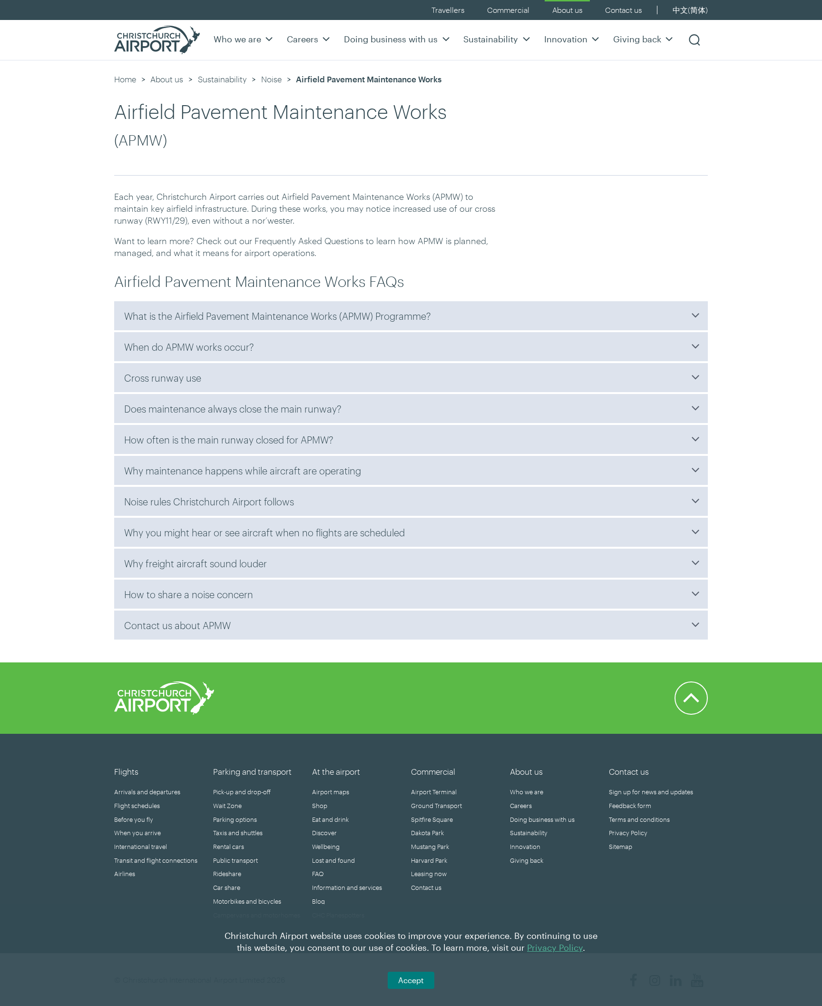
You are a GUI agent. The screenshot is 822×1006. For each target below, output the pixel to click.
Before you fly (133, 819)
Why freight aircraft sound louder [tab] (195, 563)
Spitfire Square (432, 819)
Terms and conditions (639, 819)
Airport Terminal (434, 792)
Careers (302, 39)
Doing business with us (391, 39)
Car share (226, 887)
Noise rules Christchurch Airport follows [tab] (209, 501)
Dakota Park (427, 833)
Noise (271, 79)
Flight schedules (137, 805)
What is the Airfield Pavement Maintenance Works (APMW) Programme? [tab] (277, 316)
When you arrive (137, 833)
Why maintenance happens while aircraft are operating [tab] (242, 470)
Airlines (124, 874)
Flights (126, 771)
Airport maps (330, 792)
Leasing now (429, 874)
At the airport (336, 771)
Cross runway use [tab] (162, 378)
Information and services (347, 887)
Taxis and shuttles (238, 833)
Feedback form (630, 805)
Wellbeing (326, 846)
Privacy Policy (628, 833)
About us (567, 9)
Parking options (235, 819)
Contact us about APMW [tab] (177, 625)
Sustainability (490, 39)
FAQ (317, 874)
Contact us (623, 9)
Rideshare (227, 874)
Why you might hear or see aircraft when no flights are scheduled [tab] (264, 532)
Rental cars (228, 846)
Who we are (237, 39)
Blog (318, 901)
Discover (324, 833)
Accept (411, 980)
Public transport (235, 860)
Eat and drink (330, 819)
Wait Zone (227, 805)
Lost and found (333, 860)
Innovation (565, 39)
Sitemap (620, 846)
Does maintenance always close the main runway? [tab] (233, 408)
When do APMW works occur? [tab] (189, 347)
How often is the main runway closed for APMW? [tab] (228, 439)
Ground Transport (436, 805)
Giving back (637, 39)
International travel (140, 846)
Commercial (508, 9)
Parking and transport (252, 771)
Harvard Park (429, 860)
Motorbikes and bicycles (247, 901)
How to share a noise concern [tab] (188, 594)
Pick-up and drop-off (242, 792)
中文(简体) (690, 9)
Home (125, 79)
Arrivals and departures (147, 792)
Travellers (447, 9)
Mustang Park (430, 846)
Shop (319, 805)
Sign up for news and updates (651, 792)
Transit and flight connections (155, 860)
